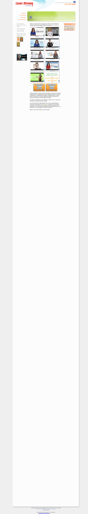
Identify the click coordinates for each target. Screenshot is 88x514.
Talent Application (61, 2)
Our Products (22, 15)
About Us (23, 13)
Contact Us (70, 2)
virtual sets (45, 104)
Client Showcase (22, 19)
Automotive (23, 17)
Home (56, 2)
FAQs (66, 2)
